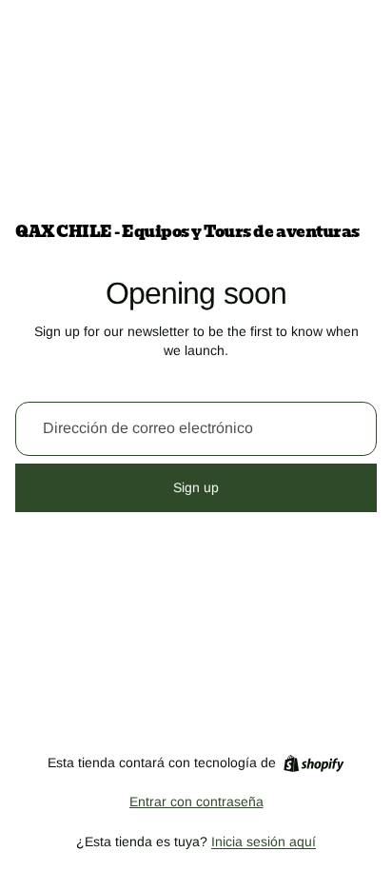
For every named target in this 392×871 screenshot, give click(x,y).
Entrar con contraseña (196, 801)
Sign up (196, 487)
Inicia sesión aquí (263, 841)
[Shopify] (313, 763)
